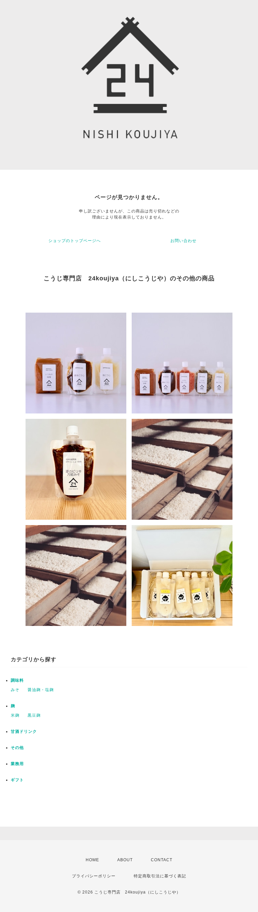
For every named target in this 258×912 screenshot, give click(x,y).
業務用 (17, 763)
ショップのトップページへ (74, 240)
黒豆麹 (34, 715)
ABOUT (125, 860)
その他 (17, 747)
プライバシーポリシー (94, 876)
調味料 (17, 680)
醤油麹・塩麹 (41, 689)
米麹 (15, 715)
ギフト (17, 780)
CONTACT (161, 860)
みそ (15, 689)
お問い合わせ (183, 240)
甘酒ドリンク (24, 731)
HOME (92, 860)
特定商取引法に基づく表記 (160, 876)
